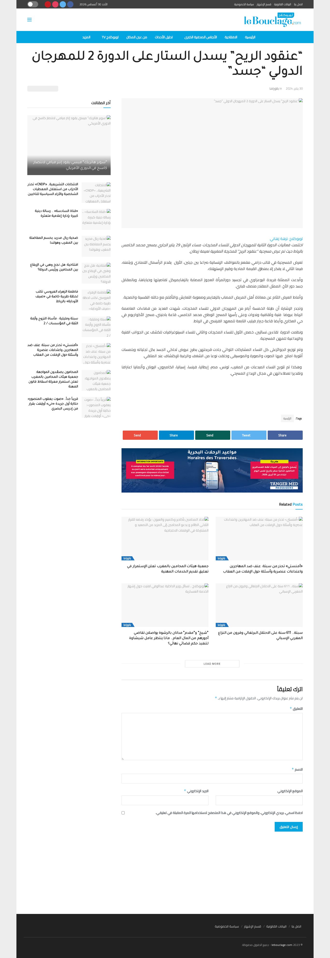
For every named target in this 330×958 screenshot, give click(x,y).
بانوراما (274, 88)
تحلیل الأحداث (164, 37)
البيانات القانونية (282, 4)
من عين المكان (136, 37)
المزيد (86, 37)
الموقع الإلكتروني (290, 791)
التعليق (296, 708)
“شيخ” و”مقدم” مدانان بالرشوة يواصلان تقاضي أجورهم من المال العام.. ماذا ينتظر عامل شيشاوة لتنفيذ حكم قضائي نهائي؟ (168, 638)
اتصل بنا (298, 4)
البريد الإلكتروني (196, 791)
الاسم (297, 769)
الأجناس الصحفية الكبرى (200, 37)
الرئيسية (250, 37)
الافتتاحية (231, 37)
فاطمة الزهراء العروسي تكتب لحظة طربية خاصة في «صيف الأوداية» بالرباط (57, 296)
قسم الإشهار (264, 4)
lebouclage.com (282, 945)
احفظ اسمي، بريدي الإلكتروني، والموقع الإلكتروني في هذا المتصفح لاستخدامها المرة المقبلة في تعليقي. (229, 812)
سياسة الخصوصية (244, 4)
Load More (212, 663)
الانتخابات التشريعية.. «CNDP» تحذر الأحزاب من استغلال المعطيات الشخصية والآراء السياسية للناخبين (53, 189)
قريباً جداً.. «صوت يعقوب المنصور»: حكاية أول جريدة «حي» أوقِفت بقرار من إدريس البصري (52, 404)
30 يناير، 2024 (294, 88)
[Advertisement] (165, 870)
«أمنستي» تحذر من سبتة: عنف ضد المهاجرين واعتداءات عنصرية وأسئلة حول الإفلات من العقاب (52, 350)
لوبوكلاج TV (110, 37)
